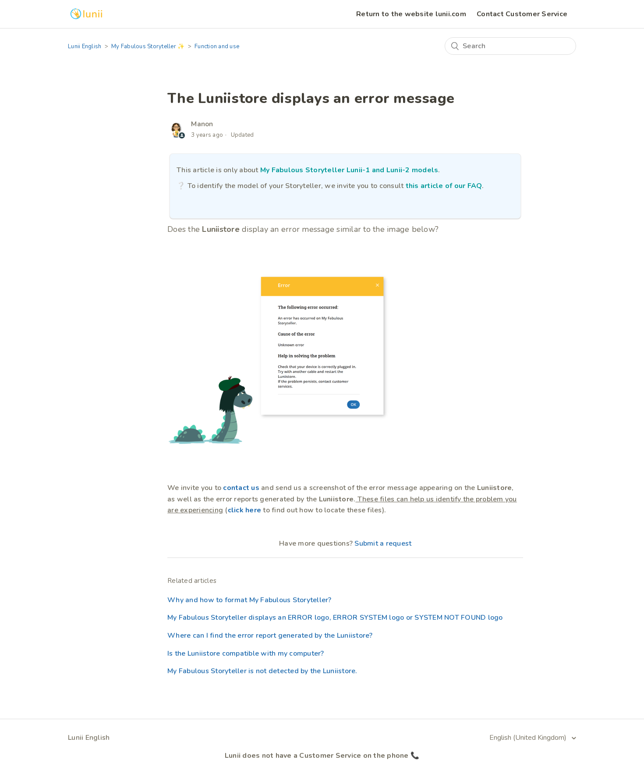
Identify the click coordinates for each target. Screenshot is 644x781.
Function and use (217, 46)
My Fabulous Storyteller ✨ (147, 46)
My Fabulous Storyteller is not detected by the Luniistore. (262, 671)
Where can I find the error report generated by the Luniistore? (270, 635)
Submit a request (382, 543)
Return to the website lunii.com (411, 14)
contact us (241, 488)
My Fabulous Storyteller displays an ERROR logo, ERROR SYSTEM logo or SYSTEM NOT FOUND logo (335, 617)
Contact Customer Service (522, 14)
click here (245, 510)
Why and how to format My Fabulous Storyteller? (249, 600)
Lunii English (84, 46)
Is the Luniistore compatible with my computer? (245, 653)
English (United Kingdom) (528, 737)
